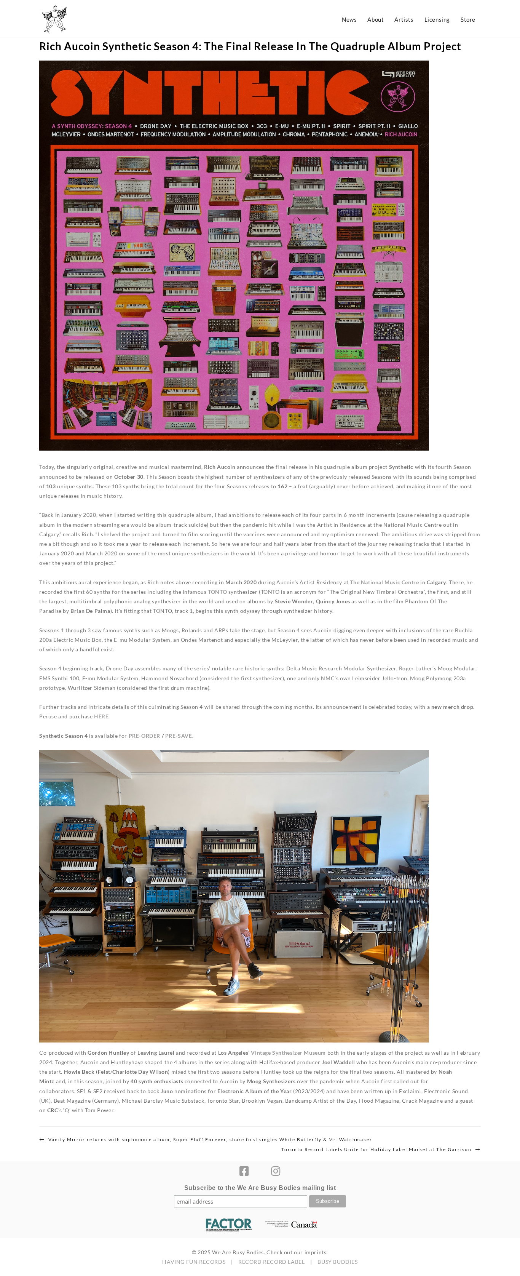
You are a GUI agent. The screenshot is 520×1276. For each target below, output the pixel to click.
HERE (101, 716)
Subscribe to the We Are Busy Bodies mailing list (260, 1188)
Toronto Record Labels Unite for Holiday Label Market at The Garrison (376, 1149)
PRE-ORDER (144, 735)
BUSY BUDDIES (337, 1261)
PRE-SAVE (178, 735)
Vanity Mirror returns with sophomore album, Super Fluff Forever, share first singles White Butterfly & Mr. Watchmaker (210, 1139)
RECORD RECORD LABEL (271, 1261)
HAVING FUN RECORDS (193, 1261)
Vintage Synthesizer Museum (288, 1052)
